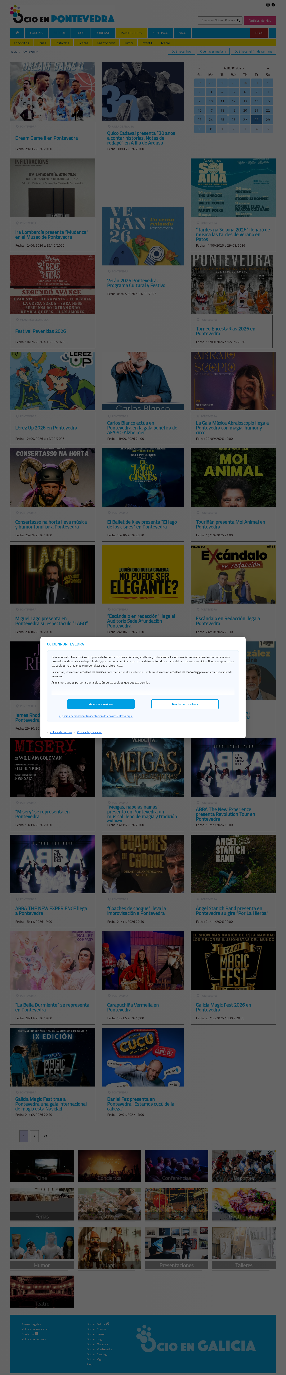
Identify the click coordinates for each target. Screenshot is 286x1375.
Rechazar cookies (185, 704)
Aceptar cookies (101, 704)
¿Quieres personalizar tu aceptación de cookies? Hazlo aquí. (96, 716)
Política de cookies (61, 732)
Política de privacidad (89, 732)
